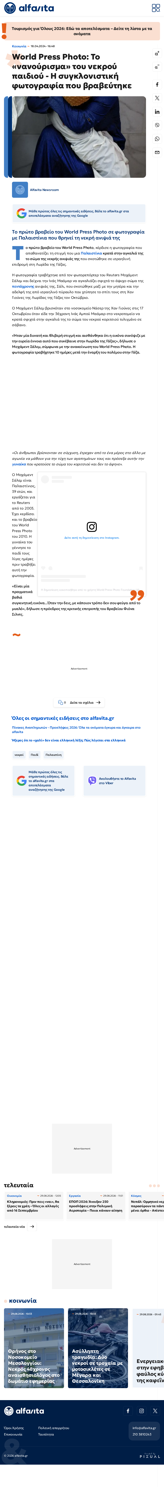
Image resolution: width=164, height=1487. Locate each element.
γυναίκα (19, 464)
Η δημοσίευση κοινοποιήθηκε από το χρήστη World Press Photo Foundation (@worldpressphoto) (101, 589)
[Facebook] (157, 84)
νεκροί (19, 755)
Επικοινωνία (13, 1434)
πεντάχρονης (23, 286)
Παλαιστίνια (92, 253)
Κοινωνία (19, 46)
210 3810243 (142, 1434)
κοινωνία (23, 1300)
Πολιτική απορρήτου (53, 1428)
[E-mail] (157, 152)
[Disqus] (82, 861)
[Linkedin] (157, 111)
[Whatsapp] (157, 138)
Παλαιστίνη (53, 755)
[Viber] (157, 125)
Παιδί (34, 755)
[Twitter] (157, 98)
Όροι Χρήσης (14, 1428)
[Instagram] (141, 1410)
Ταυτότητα (46, 1434)
